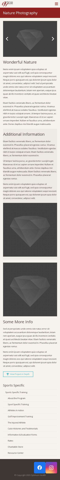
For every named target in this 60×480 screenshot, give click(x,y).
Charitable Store (15, 446)
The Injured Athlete (17, 422)
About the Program (16, 398)
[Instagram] (51, 467)
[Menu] (56, 4)
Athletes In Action (16, 410)
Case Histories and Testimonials (23, 428)
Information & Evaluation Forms (22, 434)
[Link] (7, 4)
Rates (10, 440)
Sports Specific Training (16, 392)
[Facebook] (40, 467)
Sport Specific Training (18, 404)
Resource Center (16, 453)
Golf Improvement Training (20, 416)
